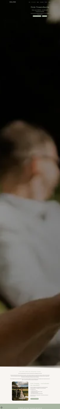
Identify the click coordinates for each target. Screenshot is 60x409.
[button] (1, 407)
